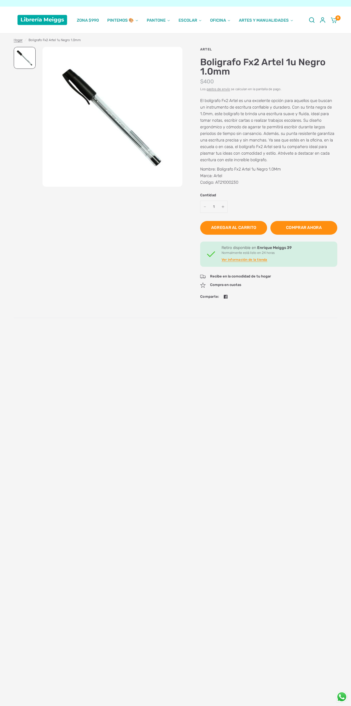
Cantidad (208, 195)
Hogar (18, 40)
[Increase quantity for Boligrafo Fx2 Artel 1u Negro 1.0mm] (223, 206)
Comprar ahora (304, 227)
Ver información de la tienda (244, 259)
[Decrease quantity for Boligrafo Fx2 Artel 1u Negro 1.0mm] (204, 206)
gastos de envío (218, 89)
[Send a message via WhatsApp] (341, 696)
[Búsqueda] (311, 20)
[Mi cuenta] (322, 20)
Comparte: (209, 296)
